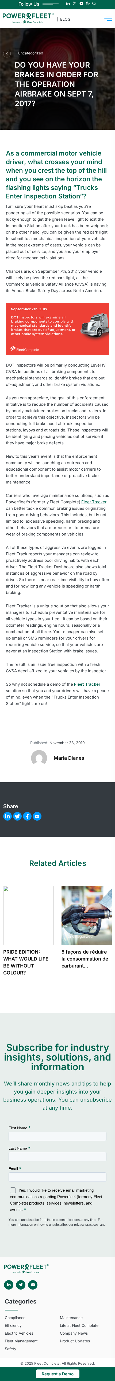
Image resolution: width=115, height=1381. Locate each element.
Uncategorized (30, 53)
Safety (10, 1348)
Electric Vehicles (19, 1333)
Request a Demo (58, 1373)
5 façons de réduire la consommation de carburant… (85, 959)
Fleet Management (21, 1341)
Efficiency (13, 1325)
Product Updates (75, 1341)
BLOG (65, 19)
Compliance (15, 1317)
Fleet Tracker (93, 501)
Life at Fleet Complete (79, 1325)
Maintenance (71, 1317)
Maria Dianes (69, 758)
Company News (74, 1333)
